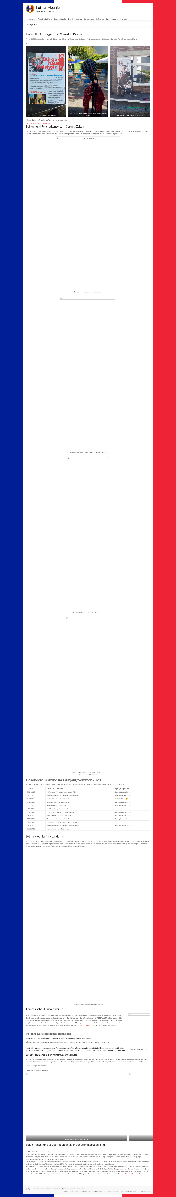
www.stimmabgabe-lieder (129, 1174)
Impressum (124, 19)
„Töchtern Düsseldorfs (84, 1025)
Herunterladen (47, 124)
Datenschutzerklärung (144, 1191)
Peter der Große (60, 19)
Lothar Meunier (48, 7)
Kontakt (115, 19)
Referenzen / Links (102, 19)
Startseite (32, 19)
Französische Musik (45, 19)
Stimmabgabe (89, 19)
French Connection (75, 19)
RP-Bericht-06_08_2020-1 (34, 124)
